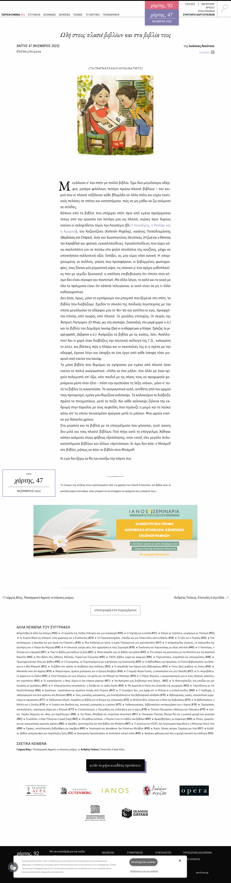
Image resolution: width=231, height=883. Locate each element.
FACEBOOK (108, 852)
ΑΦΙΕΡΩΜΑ (207, 4)
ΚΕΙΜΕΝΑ (64, 14)
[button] (13, 867)
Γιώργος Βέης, (39, 597)
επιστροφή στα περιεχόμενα (115, 610)
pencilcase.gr (202, 872)
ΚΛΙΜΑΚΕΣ (49, 14)
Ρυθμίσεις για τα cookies (144, 871)
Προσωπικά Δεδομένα (197, 852)
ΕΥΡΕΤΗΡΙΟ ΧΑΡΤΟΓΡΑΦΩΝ (199, 14)
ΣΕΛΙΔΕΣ (190, 4)
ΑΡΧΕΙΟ (210, 7)
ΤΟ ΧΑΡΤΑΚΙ (93, 14)
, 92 (28, 853)
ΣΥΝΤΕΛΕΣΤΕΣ (163, 852)
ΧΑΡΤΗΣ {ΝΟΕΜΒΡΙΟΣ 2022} (38, 46)
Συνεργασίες (135, 852)
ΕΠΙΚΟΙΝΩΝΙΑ (206, 11)
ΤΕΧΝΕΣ (78, 14)
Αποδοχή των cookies (143, 862)
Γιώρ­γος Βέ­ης (47, 749)
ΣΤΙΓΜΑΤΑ (34, 14)
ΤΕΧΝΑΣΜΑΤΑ (111, 14)
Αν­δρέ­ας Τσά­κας (103, 749)
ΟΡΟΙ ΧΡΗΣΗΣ (191, 859)
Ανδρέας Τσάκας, (200, 597)
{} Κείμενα (29, 51)
